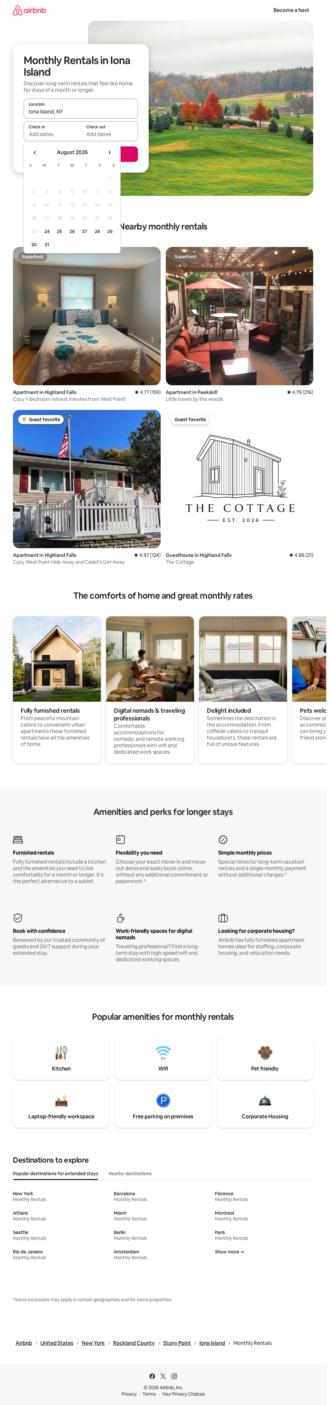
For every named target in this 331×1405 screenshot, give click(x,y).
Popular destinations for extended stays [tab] (55, 1173)
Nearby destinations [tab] (130, 1173)
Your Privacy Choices (183, 1394)
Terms (149, 1394)
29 (109, 231)
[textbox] (52, 134)
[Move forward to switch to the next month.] (109, 152)
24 (46, 231)
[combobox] (81, 111)
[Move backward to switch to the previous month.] (35, 152)
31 (47, 245)
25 (59, 231)
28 (97, 231)
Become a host (291, 10)
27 (84, 231)
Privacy (129, 1394)
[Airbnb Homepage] (29, 10)
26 (72, 231)
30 (34, 245)
